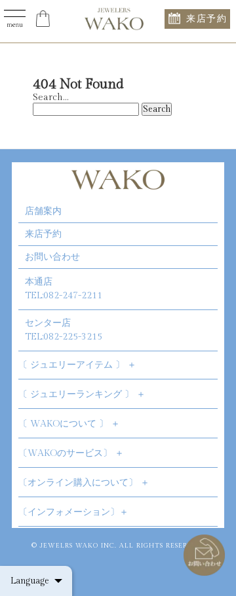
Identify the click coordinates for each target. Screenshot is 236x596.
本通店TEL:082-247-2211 (63, 289)
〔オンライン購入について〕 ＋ (83, 483)
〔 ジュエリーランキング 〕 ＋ (82, 394)
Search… (50, 97)
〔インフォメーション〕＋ (73, 512)
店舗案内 (43, 211)
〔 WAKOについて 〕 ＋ (69, 424)
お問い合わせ (52, 257)
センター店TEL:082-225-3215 (63, 330)
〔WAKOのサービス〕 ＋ (71, 453)
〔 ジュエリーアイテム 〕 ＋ (77, 365)
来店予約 (206, 19)
